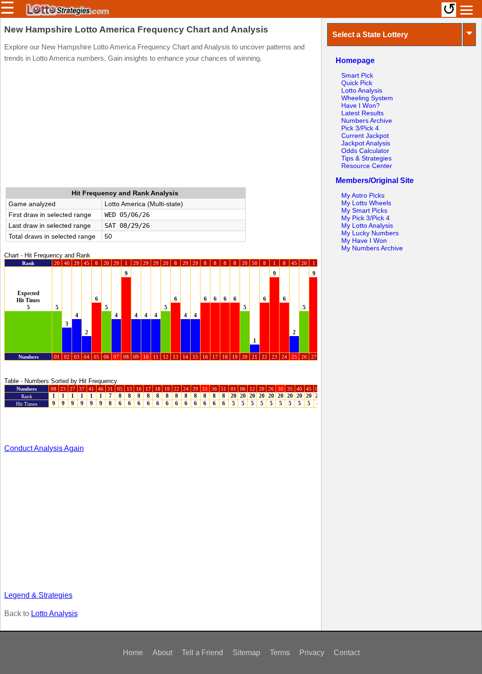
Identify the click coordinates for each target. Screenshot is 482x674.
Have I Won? (360, 105)
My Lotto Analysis (367, 225)
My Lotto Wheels (366, 203)
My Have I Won (364, 240)
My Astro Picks (363, 195)
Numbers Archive (366, 120)
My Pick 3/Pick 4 (365, 218)
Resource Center (366, 165)
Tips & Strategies (366, 158)
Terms (280, 653)
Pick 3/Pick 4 (360, 128)
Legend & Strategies (38, 595)
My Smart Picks (364, 210)
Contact (347, 653)
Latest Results (362, 113)
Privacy (311, 653)
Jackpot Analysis (365, 143)
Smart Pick (357, 75)
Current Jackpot (365, 135)
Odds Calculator (365, 150)
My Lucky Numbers (370, 233)
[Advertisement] (160, 127)
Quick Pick (356, 83)
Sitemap (246, 653)
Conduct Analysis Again (44, 448)
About (162, 653)
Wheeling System (367, 98)
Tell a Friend (202, 653)
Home (133, 653)
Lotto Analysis (54, 614)
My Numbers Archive (372, 248)
